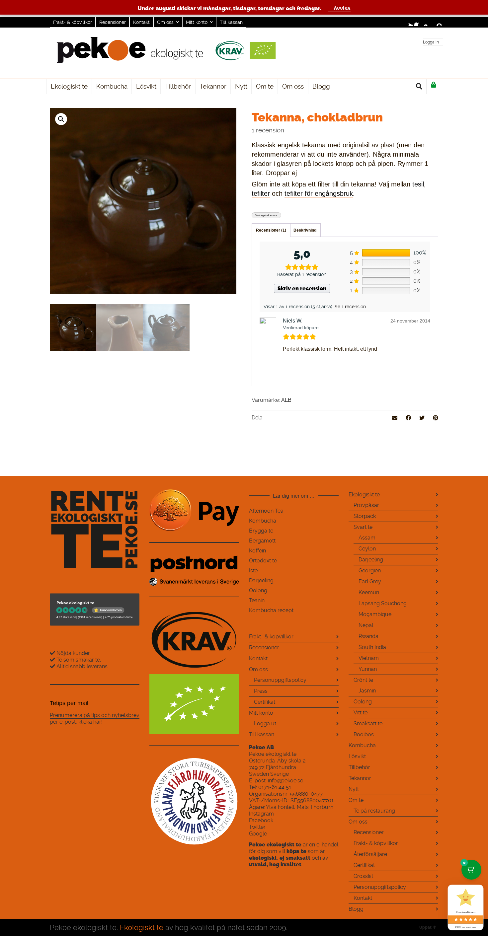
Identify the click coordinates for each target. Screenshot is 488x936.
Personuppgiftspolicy (280, 680)
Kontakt (141, 22)
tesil (418, 184)
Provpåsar (366, 505)
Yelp (438, 22)
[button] (61, 119)
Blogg (356, 909)
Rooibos (364, 734)
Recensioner (112, 22)
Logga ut (265, 723)
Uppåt (425, 927)
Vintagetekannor (266, 215)
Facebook (418, 22)
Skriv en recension (302, 288)
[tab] (271, 230)
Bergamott (262, 541)
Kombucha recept (271, 610)
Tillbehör (359, 767)
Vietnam (369, 658)
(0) (435, 86)
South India (372, 647)
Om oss (165, 22)
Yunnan (368, 669)
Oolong (258, 590)
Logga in (431, 42)
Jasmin (367, 690)
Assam (367, 538)
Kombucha (262, 521)
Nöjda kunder (72, 653)
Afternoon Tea (266, 511)
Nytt (354, 789)
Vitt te (360, 712)
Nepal (366, 625)
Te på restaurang (374, 811)
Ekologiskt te (364, 494)
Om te (356, 800)
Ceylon (367, 548)
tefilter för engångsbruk (319, 193)
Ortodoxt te (263, 560)
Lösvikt (357, 756)
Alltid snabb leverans (82, 666)
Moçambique (375, 614)
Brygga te (261, 531)
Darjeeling (261, 580)
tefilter (261, 193)
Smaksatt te (368, 723)
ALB (286, 400)
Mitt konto (196, 22)
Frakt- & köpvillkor (72, 22)
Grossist (363, 876)
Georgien (370, 570)
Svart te (363, 527)
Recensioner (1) (271, 230)
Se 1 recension (350, 306)
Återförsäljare (370, 854)
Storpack (365, 516)
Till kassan (231, 22)
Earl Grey (370, 581)
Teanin (257, 600)
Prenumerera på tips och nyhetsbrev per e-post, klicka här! (94, 718)
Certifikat (264, 702)
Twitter (409, 22)
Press (261, 691)
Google (258, 833)
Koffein (257, 550)
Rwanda (368, 636)
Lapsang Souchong (383, 603)
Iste (253, 570)
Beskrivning (304, 230)
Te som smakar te (77, 660)
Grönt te (363, 680)
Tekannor (360, 778)
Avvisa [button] (342, 8)
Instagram (428, 22)
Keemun (369, 592)
